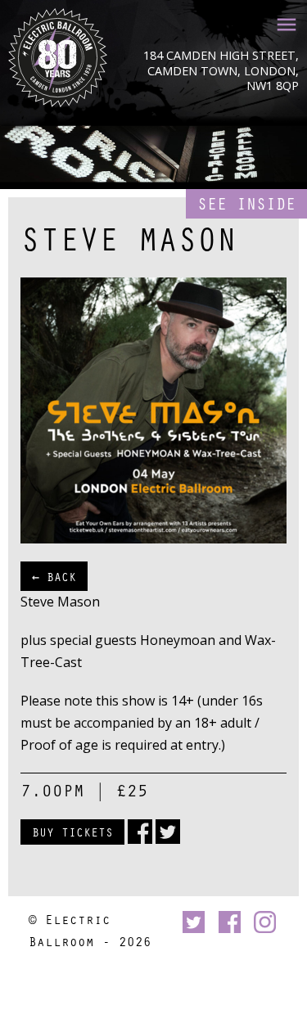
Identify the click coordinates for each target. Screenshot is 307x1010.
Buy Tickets (72, 831)
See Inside (246, 203)
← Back (54, 576)
